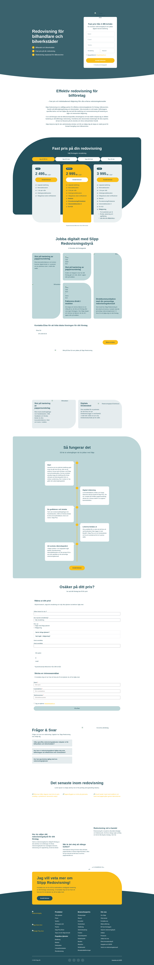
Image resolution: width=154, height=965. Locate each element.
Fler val (36, 624)
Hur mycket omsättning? (41, 617)
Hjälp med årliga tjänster (42, 625)
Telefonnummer (38, 695)
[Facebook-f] (69, 960)
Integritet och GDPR (117, 960)
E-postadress (38, 688)
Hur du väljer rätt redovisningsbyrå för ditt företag (43, 836)
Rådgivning (38, 628)
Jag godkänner (97, 55)
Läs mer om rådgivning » (107, 218)
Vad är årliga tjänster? (42, 632)
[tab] (43, 159)
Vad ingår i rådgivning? (42, 636)
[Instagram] (74, 960)
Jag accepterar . (45, 703)
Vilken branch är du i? (40, 611)
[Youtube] (78, 960)
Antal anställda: (38, 643)
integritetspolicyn (101, 55)
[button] (77, 632)
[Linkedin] (82, 960)
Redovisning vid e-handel (105, 828)
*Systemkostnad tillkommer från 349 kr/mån (77, 225)
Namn (35, 682)
